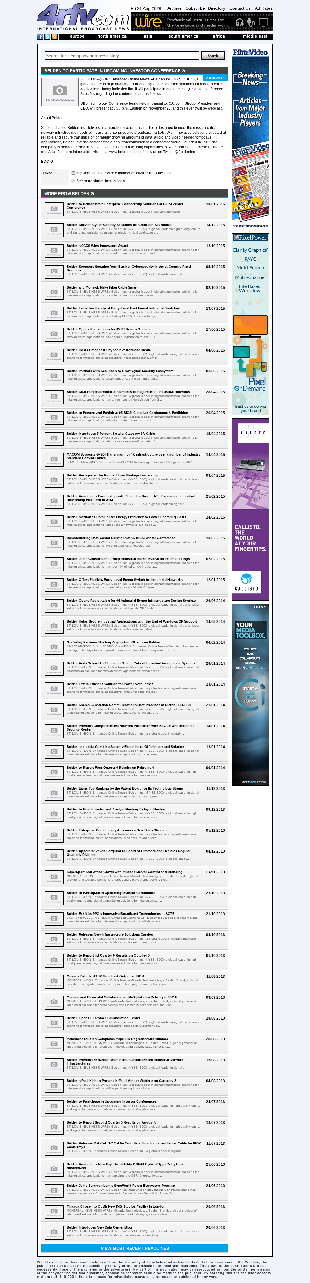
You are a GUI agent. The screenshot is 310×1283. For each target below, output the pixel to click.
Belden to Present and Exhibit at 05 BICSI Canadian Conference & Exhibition (127, 412)
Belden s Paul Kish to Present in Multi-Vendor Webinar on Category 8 (121, 1080)
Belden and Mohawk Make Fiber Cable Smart (102, 287)
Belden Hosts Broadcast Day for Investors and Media (109, 350)
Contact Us (240, 8)
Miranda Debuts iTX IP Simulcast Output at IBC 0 (105, 976)
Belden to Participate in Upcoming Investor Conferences (112, 1101)
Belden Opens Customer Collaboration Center (103, 1018)
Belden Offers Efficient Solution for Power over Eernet (110, 684)
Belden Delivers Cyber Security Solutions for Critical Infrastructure (119, 225)
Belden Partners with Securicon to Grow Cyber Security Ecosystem (120, 371)
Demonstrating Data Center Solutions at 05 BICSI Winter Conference (121, 538)
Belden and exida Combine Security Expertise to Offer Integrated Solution (125, 746)
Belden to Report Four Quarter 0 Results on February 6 (110, 767)
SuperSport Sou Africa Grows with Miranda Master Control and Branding (125, 872)
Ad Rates (263, 8)
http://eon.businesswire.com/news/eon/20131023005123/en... (126, 173)
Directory (216, 8)
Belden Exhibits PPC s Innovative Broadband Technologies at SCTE (120, 913)
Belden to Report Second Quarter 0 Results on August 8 (111, 1122)
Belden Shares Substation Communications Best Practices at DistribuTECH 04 (129, 705)
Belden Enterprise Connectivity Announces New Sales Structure (118, 830)
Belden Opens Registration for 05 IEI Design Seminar (109, 329)
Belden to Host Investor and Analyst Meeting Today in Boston (116, 809)
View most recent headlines (135, 1248)
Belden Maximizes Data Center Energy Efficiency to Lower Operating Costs (126, 517)
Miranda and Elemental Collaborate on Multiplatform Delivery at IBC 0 (122, 997)
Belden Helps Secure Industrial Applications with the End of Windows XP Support (132, 621)
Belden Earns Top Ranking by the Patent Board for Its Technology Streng (125, 788)
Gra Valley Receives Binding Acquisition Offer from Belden (113, 642)
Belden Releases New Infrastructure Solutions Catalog (110, 934)
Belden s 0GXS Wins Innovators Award (97, 245)
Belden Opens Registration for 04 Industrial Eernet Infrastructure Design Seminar (131, 600)
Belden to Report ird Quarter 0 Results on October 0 (108, 955)
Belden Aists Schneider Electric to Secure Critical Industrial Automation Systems (131, 663)
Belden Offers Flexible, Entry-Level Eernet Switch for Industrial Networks (125, 579)
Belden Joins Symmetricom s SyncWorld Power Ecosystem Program (121, 1185)
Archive (174, 8)
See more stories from (100, 181)
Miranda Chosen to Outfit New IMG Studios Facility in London (116, 1206)
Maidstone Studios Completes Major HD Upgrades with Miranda (117, 1039)
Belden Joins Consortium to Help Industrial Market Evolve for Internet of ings (128, 559)
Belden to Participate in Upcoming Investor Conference (111, 893)
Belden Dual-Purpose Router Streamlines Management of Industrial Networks (128, 392)
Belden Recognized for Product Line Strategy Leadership (112, 475)
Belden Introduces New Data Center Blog (99, 1227)
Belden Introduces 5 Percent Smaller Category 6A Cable (111, 433)
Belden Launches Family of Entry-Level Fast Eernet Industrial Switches (123, 308)
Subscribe (195, 8)
